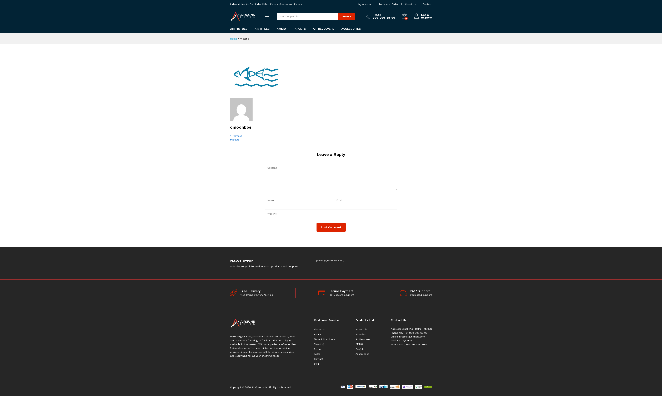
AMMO (359, 344)
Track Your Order (388, 4)
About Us (410, 4)
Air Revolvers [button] (323, 28)
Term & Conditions (324, 339)
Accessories (362, 353)
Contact (427, 4)
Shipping (319, 344)
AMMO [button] (281, 28)
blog (316, 363)
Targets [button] (299, 28)
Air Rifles (360, 334)
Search (346, 16)
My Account (365, 4)
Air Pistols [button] (239, 28)
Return (318, 349)
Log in (425, 14)
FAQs (317, 353)
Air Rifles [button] (262, 28)
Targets (359, 349)
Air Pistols (361, 329)
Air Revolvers (362, 339)
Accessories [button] (351, 28)
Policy (317, 334)
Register (426, 17)
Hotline (377, 14)
